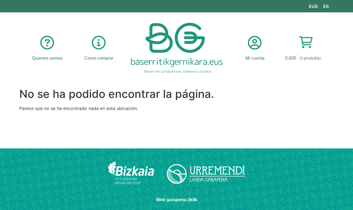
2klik (192, 199)
